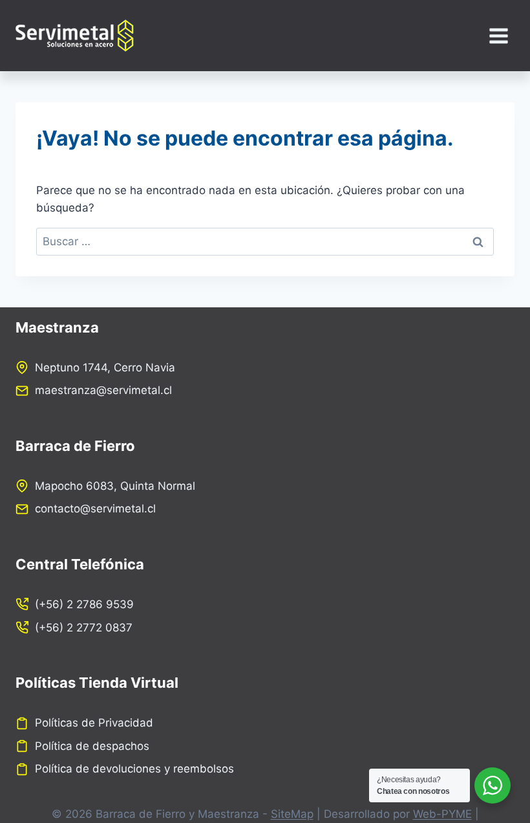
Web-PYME (442, 813)
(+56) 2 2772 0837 (83, 627)
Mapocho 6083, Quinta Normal (115, 485)
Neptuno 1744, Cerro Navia (105, 367)
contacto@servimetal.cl (95, 508)
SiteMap (292, 813)
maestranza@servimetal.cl (103, 390)
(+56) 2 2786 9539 (84, 604)
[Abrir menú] (498, 35)
